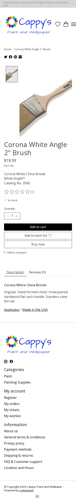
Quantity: (9, 208)
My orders (12, 403)
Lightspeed (26, 490)
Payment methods (18, 449)
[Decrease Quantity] (8, 216)
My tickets (11, 410)
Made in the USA (35, 309)
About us (11, 431)
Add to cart (38, 227)
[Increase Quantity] (16, 216)
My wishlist (12, 416)
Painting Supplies (17, 382)
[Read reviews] (17, 191)
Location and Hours (19, 467)
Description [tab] (15, 272)
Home (7, 49)
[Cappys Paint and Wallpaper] (29, 24)
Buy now (38, 244)
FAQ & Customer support (23, 461)
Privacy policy (14, 443)
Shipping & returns (18, 455)
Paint (8, 376)
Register (10, 397)
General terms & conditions (24, 437)
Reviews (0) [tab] (37, 272)
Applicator (12, 309)
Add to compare (17, 252)
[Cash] (37, 497)
